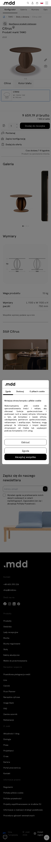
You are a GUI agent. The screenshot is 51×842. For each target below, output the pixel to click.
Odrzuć (25, 442)
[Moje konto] (32, 3)
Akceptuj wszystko (25, 457)
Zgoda (25, 450)
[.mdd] (9, 3)
